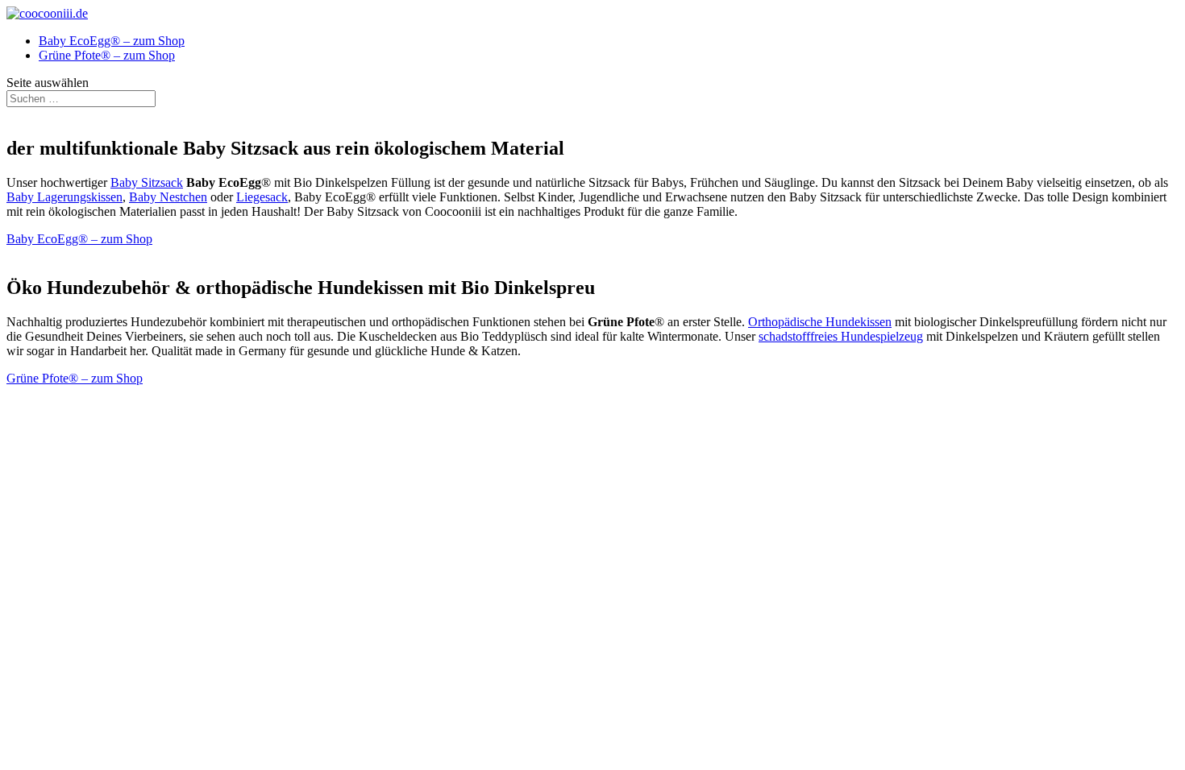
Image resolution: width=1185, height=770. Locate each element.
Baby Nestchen (168, 197)
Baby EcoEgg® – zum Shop (112, 41)
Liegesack (262, 197)
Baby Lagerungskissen (64, 197)
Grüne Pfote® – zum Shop (107, 55)
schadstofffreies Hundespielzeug (841, 336)
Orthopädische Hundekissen (820, 322)
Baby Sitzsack (146, 182)
